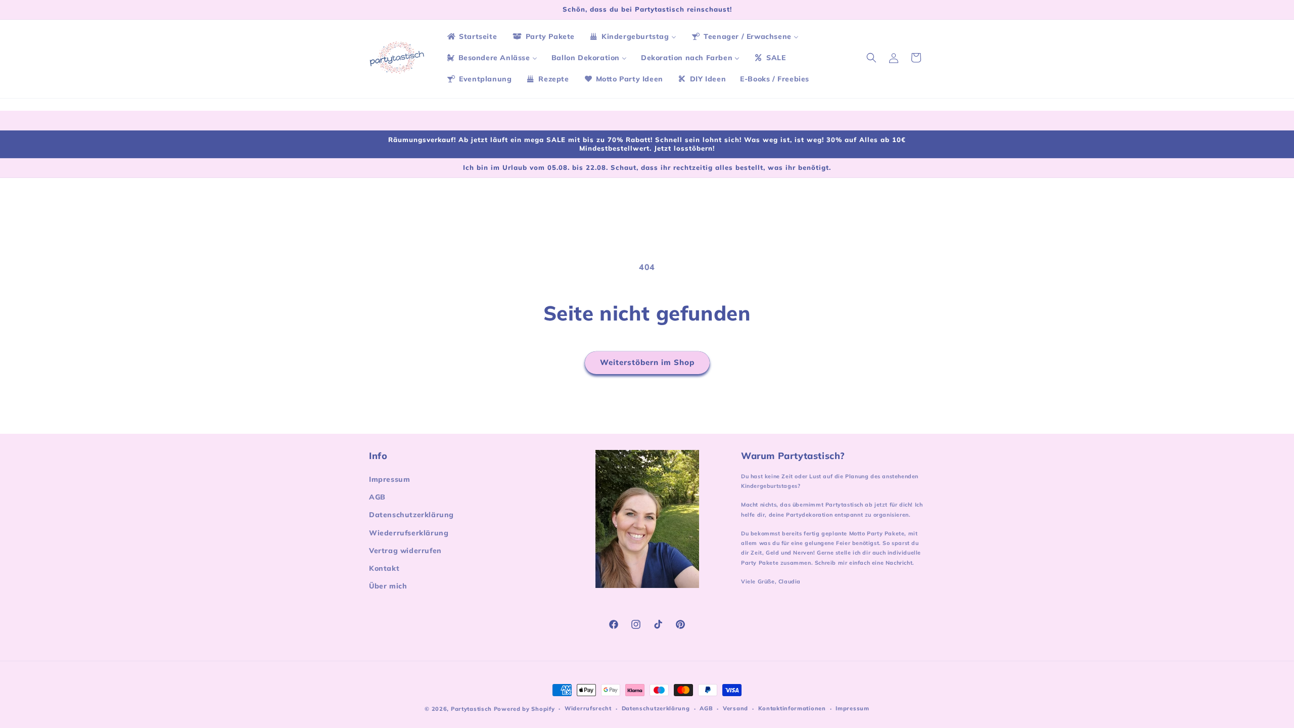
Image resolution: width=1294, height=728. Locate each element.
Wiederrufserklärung (408, 532)
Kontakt (384, 568)
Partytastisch (471, 708)
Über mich (388, 585)
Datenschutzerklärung (411, 514)
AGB (377, 497)
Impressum (389, 479)
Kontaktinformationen (792, 708)
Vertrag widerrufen (405, 550)
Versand (735, 708)
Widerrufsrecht (588, 708)
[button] (871, 58)
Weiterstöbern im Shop (647, 362)
